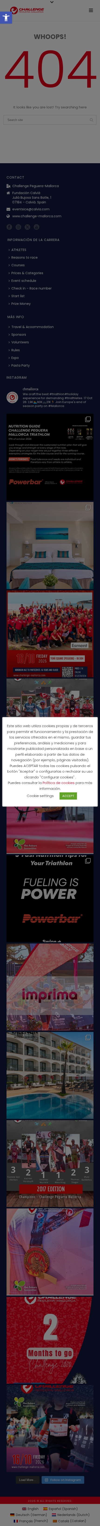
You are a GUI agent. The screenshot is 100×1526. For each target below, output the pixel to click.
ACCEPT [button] (68, 796)
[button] (6, 18)
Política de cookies (59, 782)
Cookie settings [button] (40, 795)
